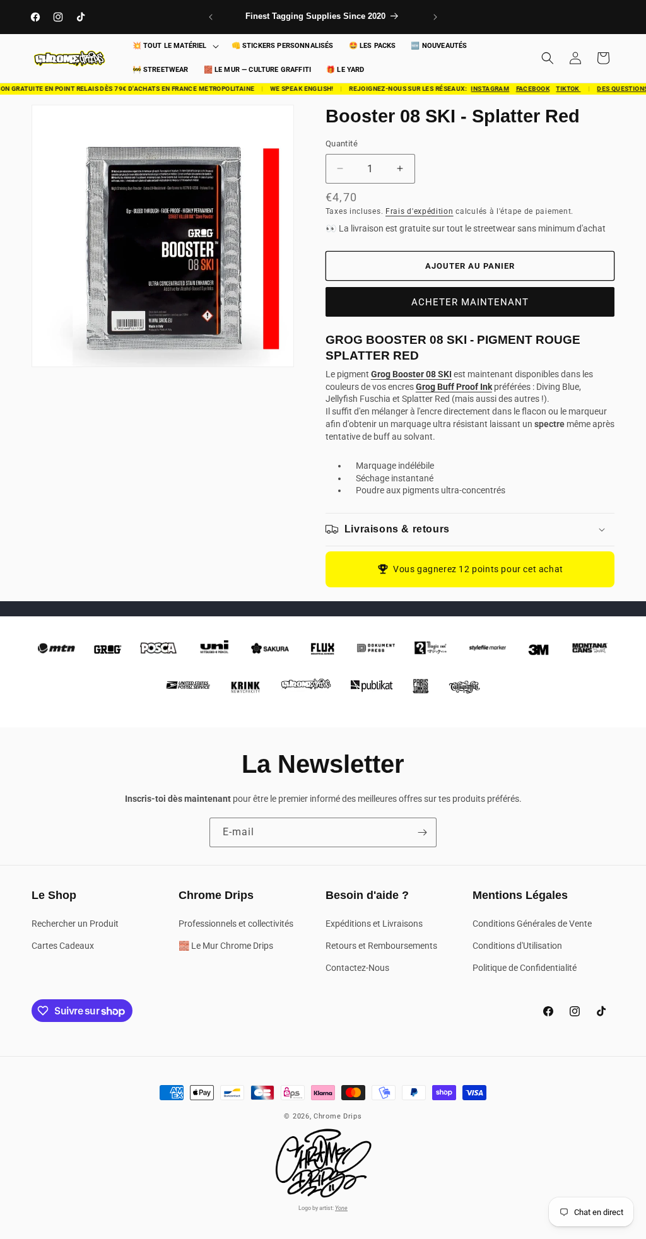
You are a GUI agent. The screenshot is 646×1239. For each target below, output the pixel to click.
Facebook (526, 89)
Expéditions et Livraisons (374, 924)
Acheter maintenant (470, 302)
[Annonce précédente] (211, 17)
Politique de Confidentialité (525, 968)
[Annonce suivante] (435, 17)
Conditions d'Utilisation (517, 946)
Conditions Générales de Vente (532, 924)
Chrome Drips (337, 1116)
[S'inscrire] (422, 832)
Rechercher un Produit (75, 924)
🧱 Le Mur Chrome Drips (226, 946)
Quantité (342, 143)
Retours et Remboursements (381, 946)
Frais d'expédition (419, 211)
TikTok (562, 89)
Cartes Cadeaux (63, 946)
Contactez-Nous (357, 968)
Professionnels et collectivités (236, 924)
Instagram (484, 89)
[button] (174, 46)
